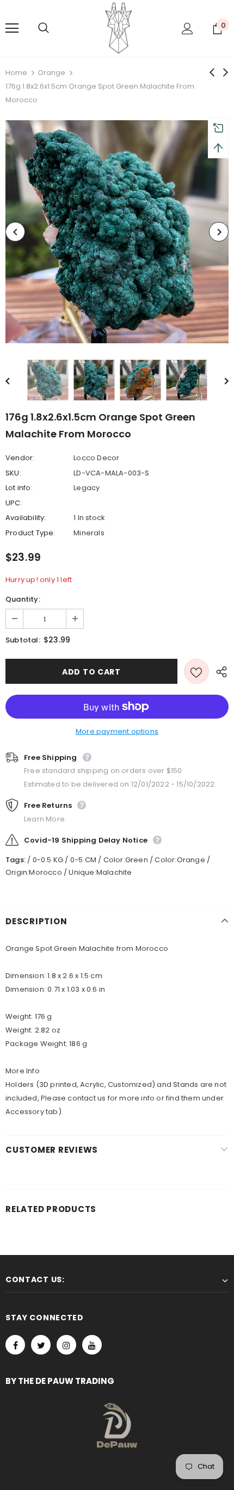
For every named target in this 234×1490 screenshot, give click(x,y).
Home (16, 72)
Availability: (25, 517)
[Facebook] (15, 1345)
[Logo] (118, 28)
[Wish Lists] (196, 671)
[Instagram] (66, 1345)
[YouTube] (92, 1345)
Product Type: (30, 533)
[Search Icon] (54, 28)
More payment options (117, 731)
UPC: (13, 503)
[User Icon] (187, 28)
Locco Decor (96, 458)
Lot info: (19, 488)
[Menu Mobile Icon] (12, 28)
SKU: (13, 473)
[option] (117, 231)
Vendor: (19, 458)
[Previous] (15, 232)
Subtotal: (22, 640)
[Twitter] (41, 1345)
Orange (51, 72)
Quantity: (22, 599)
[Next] (219, 232)
